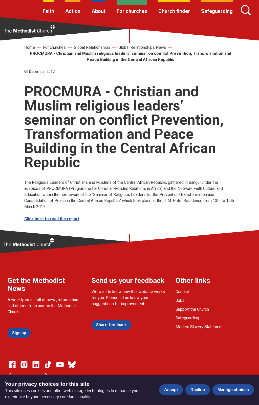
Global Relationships (92, 47)
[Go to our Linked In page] (35, 364)
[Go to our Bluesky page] (71, 364)
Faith (48, 11)
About (98, 11)
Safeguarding (217, 11)
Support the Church (192, 309)
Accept (171, 390)
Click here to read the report (51, 218)
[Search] (246, 10)
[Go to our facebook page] (12, 364)
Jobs (180, 300)
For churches (132, 11)
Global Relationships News (142, 47)
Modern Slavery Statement (199, 326)
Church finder (174, 11)
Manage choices (233, 390)
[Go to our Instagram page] (24, 364)
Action (72, 11)
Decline (197, 390)
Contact (182, 291)
